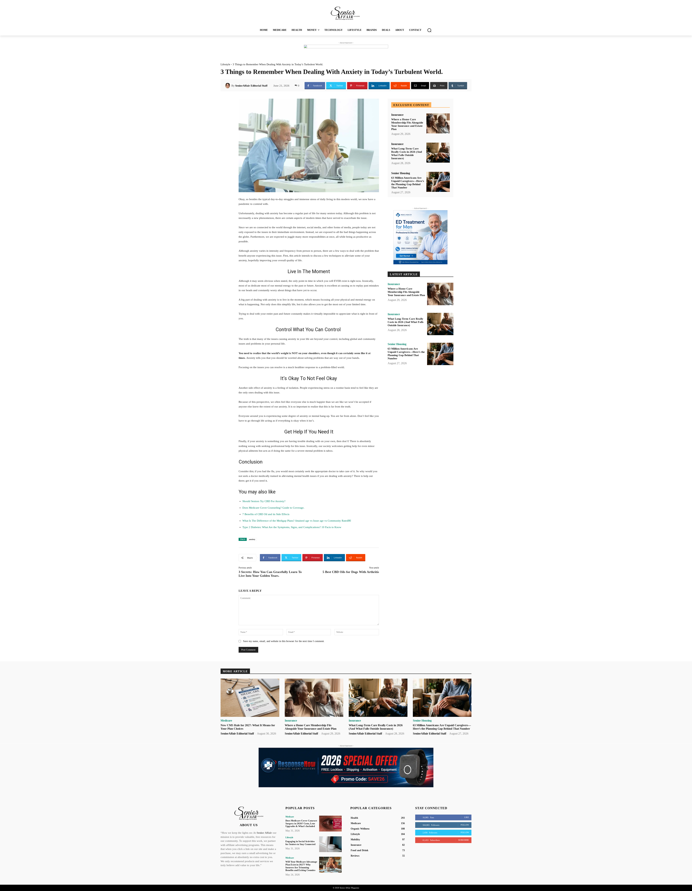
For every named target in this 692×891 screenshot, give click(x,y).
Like (466, 817)
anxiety (252, 539)
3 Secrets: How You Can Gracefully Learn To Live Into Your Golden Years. (270, 573)
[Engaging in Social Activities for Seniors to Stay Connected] (330, 844)
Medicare (226, 720)
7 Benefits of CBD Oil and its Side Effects (265, 514)
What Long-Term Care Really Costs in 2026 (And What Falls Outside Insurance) (406, 153)
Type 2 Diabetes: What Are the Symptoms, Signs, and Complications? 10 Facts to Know (291, 527)
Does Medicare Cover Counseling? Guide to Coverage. (273, 507)
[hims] (420, 237)
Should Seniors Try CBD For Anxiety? (263, 501)
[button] (429, 30)
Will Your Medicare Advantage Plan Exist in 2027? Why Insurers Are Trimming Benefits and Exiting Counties (301, 866)
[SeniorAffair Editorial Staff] (228, 85)
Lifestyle (225, 64)
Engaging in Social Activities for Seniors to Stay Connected (300, 843)
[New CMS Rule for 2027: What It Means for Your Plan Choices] (250, 698)
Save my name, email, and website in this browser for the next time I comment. (284, 641)
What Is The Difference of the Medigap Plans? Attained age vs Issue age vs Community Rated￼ (296, 520)
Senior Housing (400, 173)
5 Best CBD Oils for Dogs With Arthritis (351, 572)
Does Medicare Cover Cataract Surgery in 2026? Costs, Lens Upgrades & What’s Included (301, 823)
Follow (465, 825)
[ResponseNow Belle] (346, 767)
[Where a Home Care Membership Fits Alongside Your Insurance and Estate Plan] (438, 123)
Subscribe (463, 840)
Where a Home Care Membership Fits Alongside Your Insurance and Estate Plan (407, 124)
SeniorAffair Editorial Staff (251, 85)
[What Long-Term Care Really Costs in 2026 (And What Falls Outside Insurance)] (438, 153)
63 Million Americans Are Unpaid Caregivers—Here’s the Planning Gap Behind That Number (407, 182)
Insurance (397, 114)
